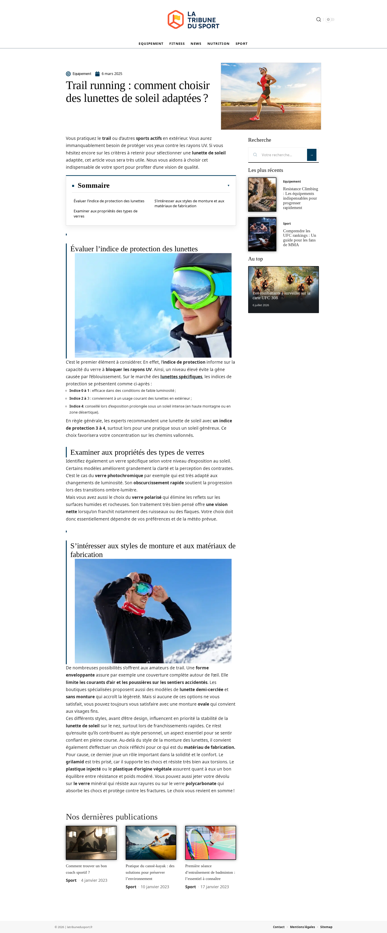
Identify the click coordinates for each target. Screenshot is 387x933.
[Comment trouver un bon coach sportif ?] (91, 843)
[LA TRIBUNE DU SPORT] (193, 19)
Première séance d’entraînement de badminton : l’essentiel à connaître (210, 872)
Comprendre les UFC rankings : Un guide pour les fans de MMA (299, 237)
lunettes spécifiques (181, 377)
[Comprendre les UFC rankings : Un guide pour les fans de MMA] (262, 234)
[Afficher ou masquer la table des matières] (170, 185)
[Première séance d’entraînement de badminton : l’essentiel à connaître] (210, 843)
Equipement (292, 181)
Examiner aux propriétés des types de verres (106, 213)
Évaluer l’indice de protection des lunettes (109, 201)
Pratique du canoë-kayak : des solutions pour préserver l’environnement (150, 872)
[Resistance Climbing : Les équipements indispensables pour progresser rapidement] (262, 194)
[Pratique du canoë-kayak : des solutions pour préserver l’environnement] (151, 843)
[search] (318, 19)
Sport (71, 880)
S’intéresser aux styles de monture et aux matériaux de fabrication (189, 203)
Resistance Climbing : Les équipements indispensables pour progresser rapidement (300, 198)
